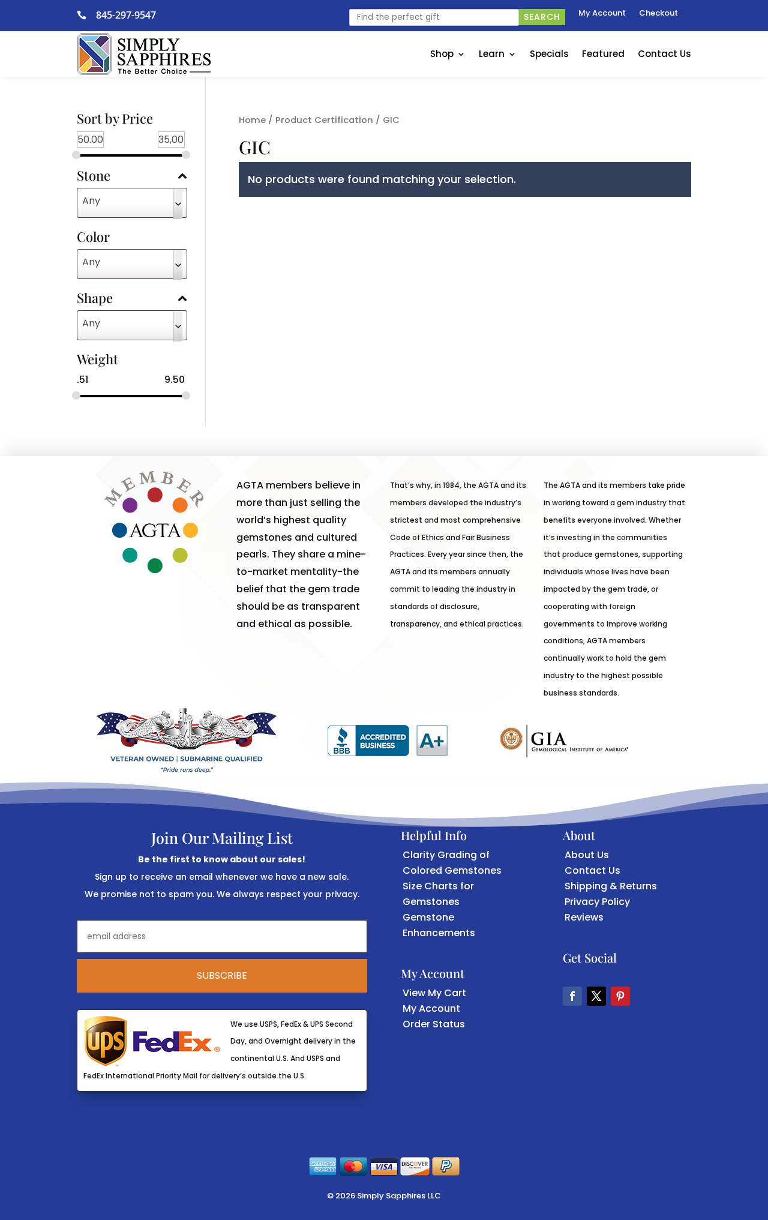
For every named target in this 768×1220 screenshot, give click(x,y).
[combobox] (132, 203)
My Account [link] (602, 14)
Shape (95, 299)
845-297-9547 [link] (126, 15)
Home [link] (252, 120)
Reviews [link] (584, 917)
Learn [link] (492, 53)
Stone (93, 176)
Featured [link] (603, 53)
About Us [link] (587, 855)
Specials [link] (549, 53)
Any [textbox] (91, 201)
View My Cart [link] (434, 993)
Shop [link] (442, 53)
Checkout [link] (658, 14)
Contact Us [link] (664, 53)
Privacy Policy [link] (597, 902)
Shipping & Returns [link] (611, 886)
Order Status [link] (434, 1024)
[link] (86, 15)
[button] (572, 996)
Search (542, 17)
